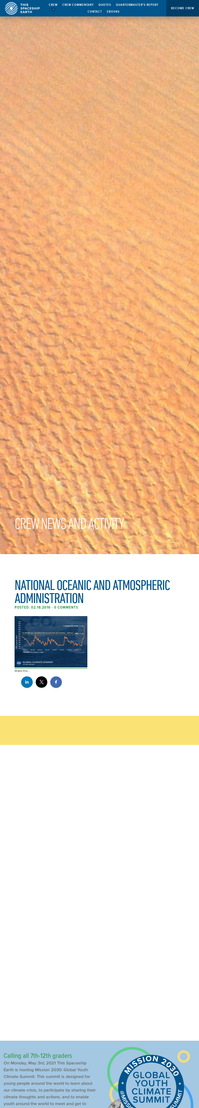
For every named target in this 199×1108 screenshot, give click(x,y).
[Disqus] (99, 829)
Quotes (105, 5)
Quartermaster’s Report (137, 5)
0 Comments (66, 607)
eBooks (113, 11)
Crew (53, 5)
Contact (95, 11)
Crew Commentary (78, 5)
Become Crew (182, 8)
